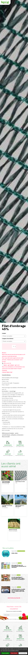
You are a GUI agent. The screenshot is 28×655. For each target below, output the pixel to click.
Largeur (4, 333)
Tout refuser (14, 653)
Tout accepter (5, 653)
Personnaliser (23, 653)
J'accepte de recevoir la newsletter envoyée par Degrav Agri (15, 619)
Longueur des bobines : (8, 338)
